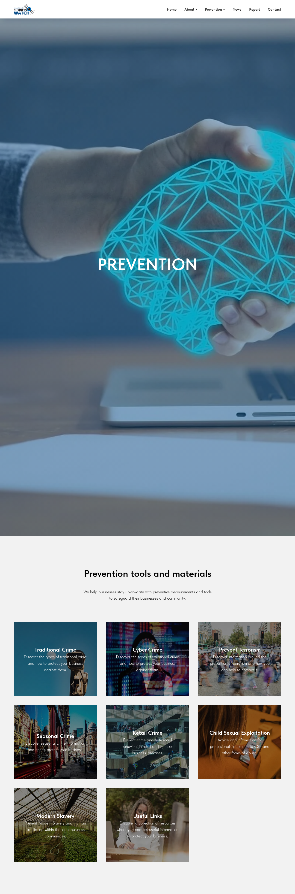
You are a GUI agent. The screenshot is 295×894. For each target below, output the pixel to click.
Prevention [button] (213, 9)
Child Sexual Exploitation (239, 732)
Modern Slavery (55, 815)
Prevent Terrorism (240, 649)
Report (254, 9)
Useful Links (147, 815)
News (237, 9)
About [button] (189, 9)
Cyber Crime (147, 649)
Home (172, 9)
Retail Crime (147, 732)
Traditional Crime (55, 649)
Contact (274, 9)
